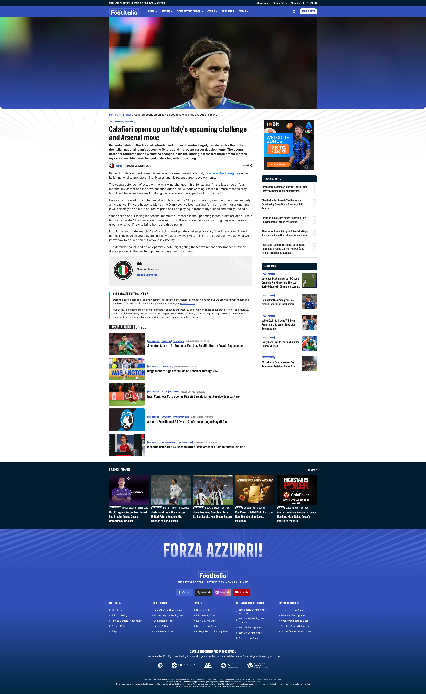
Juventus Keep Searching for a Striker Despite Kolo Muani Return (212, 514)
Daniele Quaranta (181, 366)
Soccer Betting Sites (207, 610)
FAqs (114, 631)
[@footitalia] (307, 3)
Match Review (185, 442)
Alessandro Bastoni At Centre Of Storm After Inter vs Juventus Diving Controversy (284, 188)
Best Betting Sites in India (252, 638)
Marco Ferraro (197, 417)
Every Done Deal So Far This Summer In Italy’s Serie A (280, 343)
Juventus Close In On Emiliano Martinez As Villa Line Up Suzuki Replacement (196, 346)
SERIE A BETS (308, 11)
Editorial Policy (279, 3)
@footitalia (206, 592)
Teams (242, 11)
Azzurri (129, 121)
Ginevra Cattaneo (192, 341)
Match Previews (181, 417)
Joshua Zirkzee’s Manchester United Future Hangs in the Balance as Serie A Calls (168, 516)
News (151, 11)
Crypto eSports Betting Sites (296, 626)
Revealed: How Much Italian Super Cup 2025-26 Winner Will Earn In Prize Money (285, 219)
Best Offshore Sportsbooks (168, 610)
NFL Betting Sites (205, 615)
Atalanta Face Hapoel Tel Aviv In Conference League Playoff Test (187, 422)
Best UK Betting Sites (250, 632)
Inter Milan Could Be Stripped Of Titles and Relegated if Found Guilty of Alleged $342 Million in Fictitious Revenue (283, 248)
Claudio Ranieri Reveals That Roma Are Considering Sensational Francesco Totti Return (282, 204)
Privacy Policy (119, 626)
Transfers (228, 11)
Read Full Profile (147, 274)
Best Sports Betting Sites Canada (252, 620)
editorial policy (188, 303)
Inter (164, 392)
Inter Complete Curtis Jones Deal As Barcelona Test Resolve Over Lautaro (193, 396)
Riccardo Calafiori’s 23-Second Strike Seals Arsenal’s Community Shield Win (196, 447)
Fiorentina (115, 508)
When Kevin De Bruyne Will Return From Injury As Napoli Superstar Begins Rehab (279, 324)
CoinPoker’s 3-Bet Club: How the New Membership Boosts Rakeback (254, 516)
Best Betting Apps (164, 620)
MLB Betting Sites (206, 626)
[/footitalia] (303, 3)
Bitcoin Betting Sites (292, 610)
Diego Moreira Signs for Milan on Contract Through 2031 (182, 371)
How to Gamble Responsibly (126, 620)
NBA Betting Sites (206, 620)
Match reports (169, 442)
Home (113, 114)
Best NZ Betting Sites (250, 627)
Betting (166, 11)
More (311, 469)
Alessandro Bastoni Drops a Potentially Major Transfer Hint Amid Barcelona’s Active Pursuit (285, 233)
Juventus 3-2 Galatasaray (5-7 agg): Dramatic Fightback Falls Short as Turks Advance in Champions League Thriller (280, 283)
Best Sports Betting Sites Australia (252, 611)
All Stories (125, 114)
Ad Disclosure (261, 3)
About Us (295, 3)
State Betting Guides (188, 11)
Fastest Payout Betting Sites (169, 615)
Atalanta (166, 417)
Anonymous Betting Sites (294, 620)
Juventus (166, 341)
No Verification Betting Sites (296, 631)
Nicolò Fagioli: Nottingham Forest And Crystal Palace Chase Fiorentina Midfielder (128, 516)
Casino (211, 11)
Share (246, 165)
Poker (239, 508)
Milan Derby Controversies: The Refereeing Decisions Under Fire (278, 364)
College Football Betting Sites (212, 631)
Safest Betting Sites (164, 626)
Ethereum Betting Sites (293, 615)
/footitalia (186, 592)
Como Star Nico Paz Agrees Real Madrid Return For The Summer (278, 302)
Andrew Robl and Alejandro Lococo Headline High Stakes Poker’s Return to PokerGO (296, 516)
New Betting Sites (163, 631)
